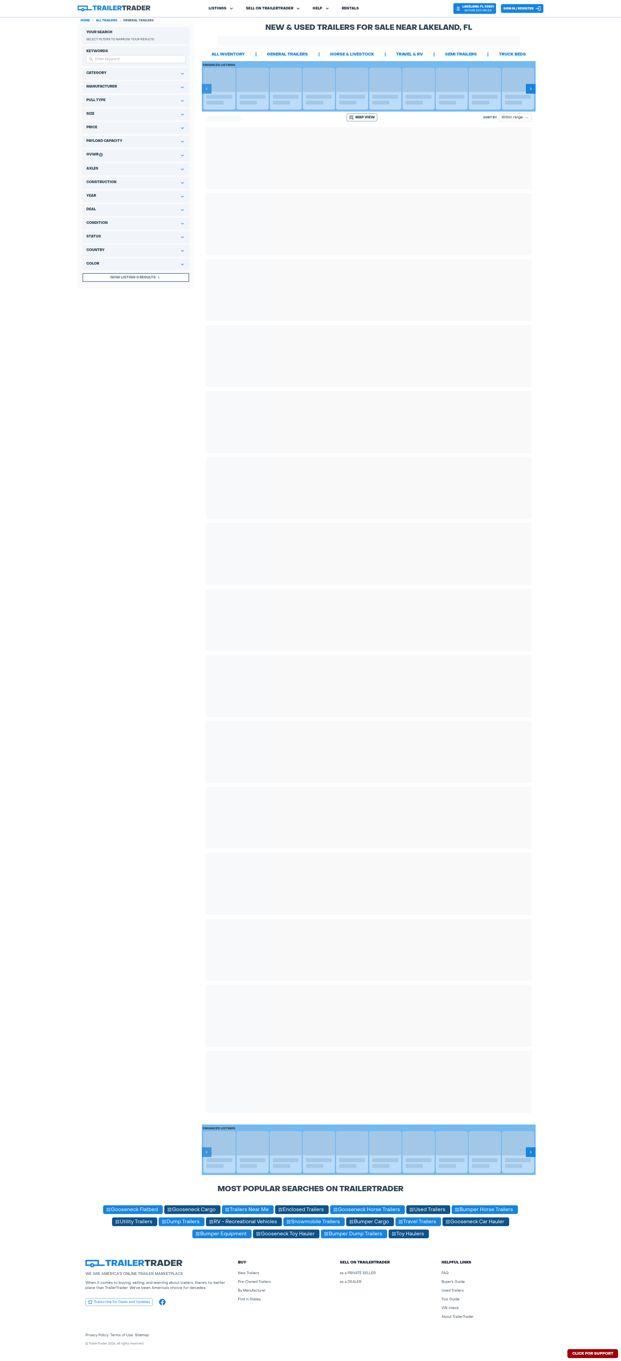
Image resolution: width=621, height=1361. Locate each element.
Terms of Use (121, 1335)
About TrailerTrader (457, 1316)
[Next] (531, 89)
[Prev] (207, 89)
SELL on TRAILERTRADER (269, 8)
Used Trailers (452, 1290)
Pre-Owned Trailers (254, 1282)
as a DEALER (350, 1282)
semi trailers (461, 54)
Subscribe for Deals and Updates (122, 1302)
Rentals (350, 8)
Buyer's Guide (453, 1282)
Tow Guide (450, 1299)
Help (317, 8)
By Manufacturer (252, 1290)
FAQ (445, 1273)
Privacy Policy (96, 1335)
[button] (474, 8)
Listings (218, 8)
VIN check (450, 1308)
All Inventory (228, 54)
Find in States (249, 1299)
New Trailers (248, 1273)
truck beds (512, 54)
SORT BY (490, 117)
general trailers (287, 54)
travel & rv (409, 54)
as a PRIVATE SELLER (358, 1273)
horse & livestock (352, 54)
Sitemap (142, 1335)
